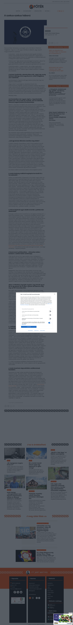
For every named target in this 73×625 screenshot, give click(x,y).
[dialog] (36, 312)
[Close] (55, 294)
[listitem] (36, 309)
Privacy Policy (42, 330)
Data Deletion (30, 330)
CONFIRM (29, 326)
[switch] (49, 311)
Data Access (36, 330)
